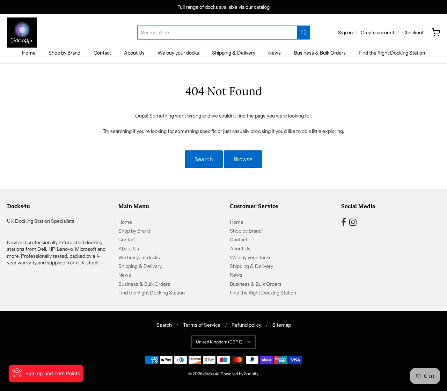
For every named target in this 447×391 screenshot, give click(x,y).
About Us (134, 53)
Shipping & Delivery (233, 53)
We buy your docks (178, 53)
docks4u (211, 373)
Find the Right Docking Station (392, 53)
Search (204, 159)
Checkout (413, 32)
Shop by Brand (64, 53)
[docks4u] (22, 32)
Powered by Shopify (239, 373)
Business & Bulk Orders (320, 53)
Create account (377, 32)
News (274, 53)
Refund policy (246, 325)
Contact (102, 53)
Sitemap (281, 325)
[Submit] (303, 33)
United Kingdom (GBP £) (219, 341)
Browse (243, 159)
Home (29, 53)
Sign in (345, 32)
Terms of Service (201, 325)
